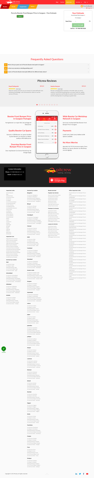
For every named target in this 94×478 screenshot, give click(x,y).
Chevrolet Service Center (53, 204)
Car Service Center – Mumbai (33, 400)
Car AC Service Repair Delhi (33, 244)
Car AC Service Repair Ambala (12, 302)
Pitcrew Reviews (47, 81)
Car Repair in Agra (10, 266)
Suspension (8, 221)
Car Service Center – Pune (32, 455)
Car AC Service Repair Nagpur (33, 409)
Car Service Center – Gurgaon (33, 289)
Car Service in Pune (31, 449)
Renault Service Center (53, 205)
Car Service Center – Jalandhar (33, 334)
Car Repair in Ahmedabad (11, 277)
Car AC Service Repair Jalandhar (34, 332)
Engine (7, 227)
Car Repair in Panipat (31, 440)
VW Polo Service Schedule (11, 254)
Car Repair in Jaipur (31, 318)
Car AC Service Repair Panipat (33, 443)
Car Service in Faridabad (32, 250)
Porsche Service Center (53, 217)
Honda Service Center (53, 198)
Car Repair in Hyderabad (32, 296)
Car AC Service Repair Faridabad (34, 255)
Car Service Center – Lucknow (33, 367)
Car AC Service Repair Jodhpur (33, 343)
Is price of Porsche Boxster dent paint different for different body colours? (27, 71)
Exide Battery (9, 212)
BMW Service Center (52, 212)
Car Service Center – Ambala (12, 303)
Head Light (8, 224)
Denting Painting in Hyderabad (34, 297)
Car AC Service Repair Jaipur (33, 321)
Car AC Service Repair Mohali (33, 387)
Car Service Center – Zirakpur (33, 466)
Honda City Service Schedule (12, 251)
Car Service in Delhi (31, 239)
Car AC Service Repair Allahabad (13, 291)
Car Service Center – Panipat (33, 444)
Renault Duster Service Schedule (13, 252)
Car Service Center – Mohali (33, 389)
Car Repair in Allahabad (11, 288)
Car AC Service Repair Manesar (33, 376)
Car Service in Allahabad (11, 286)
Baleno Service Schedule (11, 245)
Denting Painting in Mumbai (33, 397)
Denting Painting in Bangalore (33, 198)
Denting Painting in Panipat (33, 441)
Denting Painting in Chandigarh (34, 220)
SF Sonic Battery (9, 215)
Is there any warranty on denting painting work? (20, 68)
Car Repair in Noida (31, 418)
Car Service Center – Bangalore (33, 201)
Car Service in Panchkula (32, 427)
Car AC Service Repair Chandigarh (34, 221)
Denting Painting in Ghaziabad (33, 264)
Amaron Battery (9, 214)
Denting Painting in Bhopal (33, 209)
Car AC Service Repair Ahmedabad (13, 280)
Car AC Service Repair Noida (33, 421)
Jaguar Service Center (52, 220)
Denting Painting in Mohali (33, 386)
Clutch (7, 220)
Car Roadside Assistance (11, 208)
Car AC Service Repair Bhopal (33, 210)
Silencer (8, 230)
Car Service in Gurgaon (32, 283)
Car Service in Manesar (32, 372)
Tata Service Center (52, 201)
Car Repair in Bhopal (31, 207)
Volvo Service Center (52, 215)
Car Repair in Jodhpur (31, 340)
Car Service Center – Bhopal (33, 212)
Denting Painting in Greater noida (34, 275)
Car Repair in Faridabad (32, 252)
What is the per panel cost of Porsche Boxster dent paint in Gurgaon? (26, 64)
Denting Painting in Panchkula (33, 430)
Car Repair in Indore (31, 307)
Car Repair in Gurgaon (32, 285)
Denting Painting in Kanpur (33, 353)
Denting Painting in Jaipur (32, 320)
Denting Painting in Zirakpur (33, 463)
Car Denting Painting (10, 203)
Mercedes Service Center (53, 213)
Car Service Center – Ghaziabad (34, 267)
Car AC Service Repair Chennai (33, 233)
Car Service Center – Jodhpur (33, 345)
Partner (62, 2)
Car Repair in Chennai (31, 230)
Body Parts (8, 232)
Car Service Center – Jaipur (33, 323)
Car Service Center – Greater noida (34, 278)
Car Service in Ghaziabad (32, 261)
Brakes (7, 218)
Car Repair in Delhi (31, 241)
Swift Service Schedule (11, 242)
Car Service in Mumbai (32, 394)
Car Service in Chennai (32, 228)
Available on (60, 180)
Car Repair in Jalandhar (32, 329)
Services (78, 2)
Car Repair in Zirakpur (32, 462)
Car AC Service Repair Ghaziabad (34, 266)
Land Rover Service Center (54, 218)
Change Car (89, 8)
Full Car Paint (9, 209)
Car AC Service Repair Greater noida (35, 277)
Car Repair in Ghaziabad (32, 263)
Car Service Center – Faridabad (33, 256)
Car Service (8, 199)
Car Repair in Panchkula (32, 429)
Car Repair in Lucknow (32, 362)
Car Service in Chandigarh (32, 217)
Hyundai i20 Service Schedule (12, 248)
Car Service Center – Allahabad (12, 292)
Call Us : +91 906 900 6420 (78, 28)
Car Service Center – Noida (33, 422)
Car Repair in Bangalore (32, 196)
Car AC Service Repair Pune (33, 454)
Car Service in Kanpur (31, 350)
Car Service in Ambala (11, 297)
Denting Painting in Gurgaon (33, 286)
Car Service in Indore (31, 305)
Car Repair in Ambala (10, 299)
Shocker (8, 223)
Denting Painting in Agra (11, 267)
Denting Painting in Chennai (33, 231)
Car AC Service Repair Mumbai (33, 398)
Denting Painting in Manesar (33, 375)
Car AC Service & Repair (11, 202)
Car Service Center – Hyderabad (34, 300)
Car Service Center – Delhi (32, 245)
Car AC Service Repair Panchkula (34, 432)
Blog (57, 2)
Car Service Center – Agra (11, 270)
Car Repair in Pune (31, 451)
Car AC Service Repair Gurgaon (33, 288)
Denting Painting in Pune (32, 452)
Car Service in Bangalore (32, 195)
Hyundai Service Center (53, 196)
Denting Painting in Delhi (32, 242)
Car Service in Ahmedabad (12, 275)
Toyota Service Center (53, 199)
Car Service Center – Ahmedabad (13, 281)
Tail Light (8, 226)
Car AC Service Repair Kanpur (33, 354)
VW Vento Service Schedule (12, 255)
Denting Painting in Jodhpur (33, 342)
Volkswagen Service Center (54, 221)
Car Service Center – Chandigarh (34, 223)
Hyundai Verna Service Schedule (13, 249)
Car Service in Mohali (31, 383)
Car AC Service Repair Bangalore (34, 199)
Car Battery (8, 211)
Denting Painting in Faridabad (33, 253)
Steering (8, 229)
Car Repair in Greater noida (33, 274)
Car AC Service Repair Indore (33, 310)
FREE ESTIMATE (4, 352)
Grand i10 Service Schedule (12, 246)
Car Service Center (10, 197)
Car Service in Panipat (32, 438)
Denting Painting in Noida (32, 419)
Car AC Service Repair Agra (12, 269)
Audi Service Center (52, 210)
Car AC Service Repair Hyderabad (34, 299)
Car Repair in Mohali (31, 384)
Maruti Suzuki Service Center (54, 195)
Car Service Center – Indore (33, 312)
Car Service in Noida (31, 416)
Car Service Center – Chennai (33, 234)
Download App (9, 195)
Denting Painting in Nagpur (33, 408)
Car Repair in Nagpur (31, 406)
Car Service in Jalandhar (32, 328)
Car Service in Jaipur (31, 316)
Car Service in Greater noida (33, 272)
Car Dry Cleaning (9, 205)
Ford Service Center (52, 202)
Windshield (8, 233)
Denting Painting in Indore (33, 308)
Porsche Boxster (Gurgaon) (77, 15)
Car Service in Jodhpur (32, 339)
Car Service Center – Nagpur (33, 411)
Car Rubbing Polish (10, 206)
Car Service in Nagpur (31, 405)
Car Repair (8, 200)
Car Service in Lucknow (32, 361)
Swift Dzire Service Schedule (12, 243)
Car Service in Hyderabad (32, 294)
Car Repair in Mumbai (32, 395)
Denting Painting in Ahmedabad (13, 278)
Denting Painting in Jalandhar (33, 331)
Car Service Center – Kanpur (33, 356)
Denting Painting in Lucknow (33, 364)
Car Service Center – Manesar (33, 378)
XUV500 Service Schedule (11, 257)
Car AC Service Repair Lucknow (34, 365)
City (85, 2)
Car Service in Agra (10, 264)
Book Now (69, 2)
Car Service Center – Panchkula (34, 433)
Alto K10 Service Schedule (11, 240)
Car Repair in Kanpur (31, 351)
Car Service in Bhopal (31, 206)
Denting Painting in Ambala (12, 300)
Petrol (20, 16)
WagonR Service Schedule (11, 238)
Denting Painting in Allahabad (12, 289)
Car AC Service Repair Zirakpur (33, 465)
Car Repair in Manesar (32, 373)
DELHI (42, 86)
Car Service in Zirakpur (32, 460)
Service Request (9, 192)
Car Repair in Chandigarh (32, 218)
